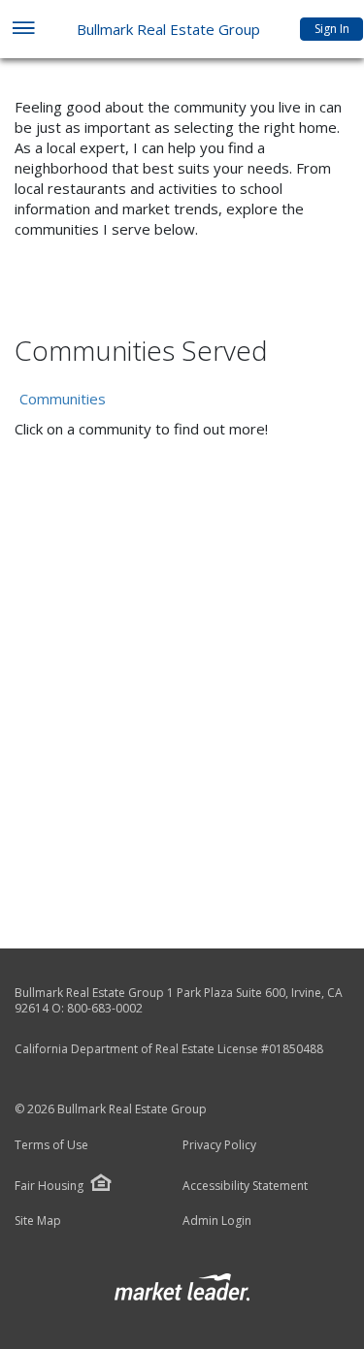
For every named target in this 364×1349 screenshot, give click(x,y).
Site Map (38, 1221)
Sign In (331, 28)
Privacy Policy (219, 1145)
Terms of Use (51, 1145)
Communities (62, 398)
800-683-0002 (105, 1008)
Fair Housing (49, 1185)
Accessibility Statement (245, 1186)
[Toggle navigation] (23, 29)
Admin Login (216, 1221)
